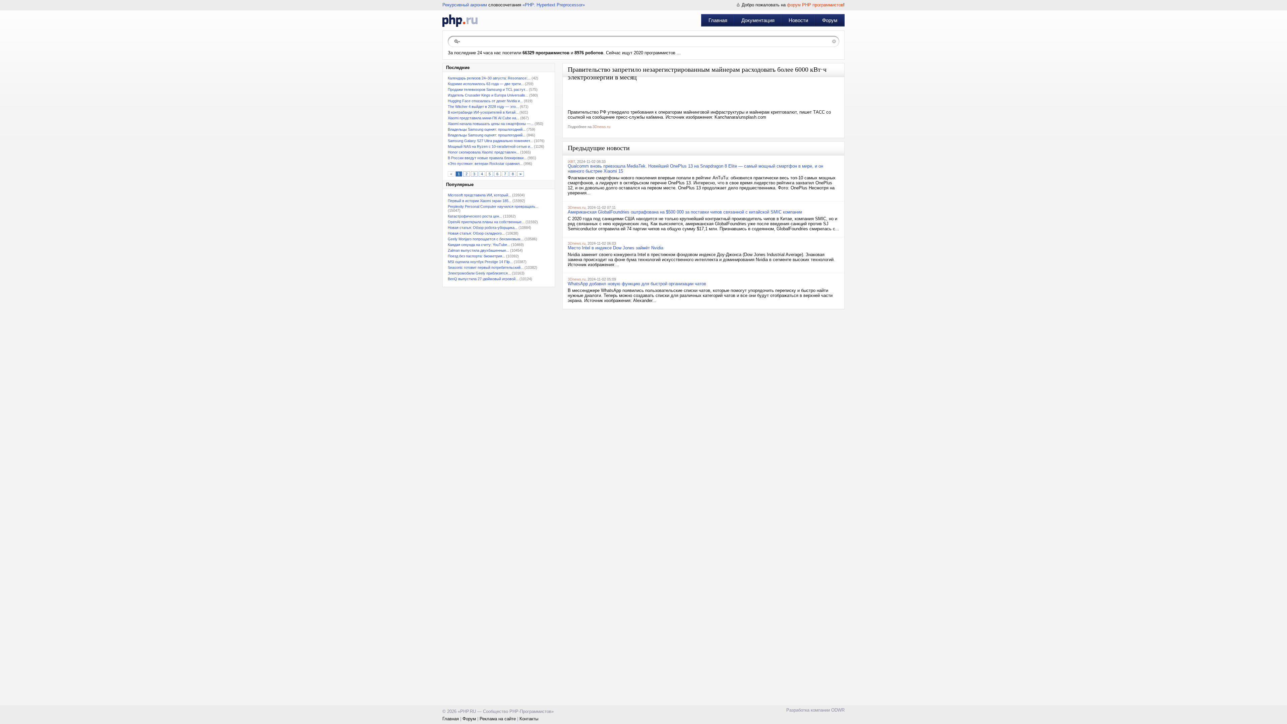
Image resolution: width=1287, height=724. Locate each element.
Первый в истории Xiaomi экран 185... (479, 201)
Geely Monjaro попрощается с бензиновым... (486, 239)
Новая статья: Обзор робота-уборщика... (482, 228)
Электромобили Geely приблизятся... (479, 273)
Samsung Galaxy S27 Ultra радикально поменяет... (490, 141)
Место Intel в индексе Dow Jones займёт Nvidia (615, 247)
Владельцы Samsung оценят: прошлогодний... (487, 129)
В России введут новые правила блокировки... (487, 158)
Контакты (528, 718)
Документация (758, 20)
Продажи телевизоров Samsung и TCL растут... (488, 89)
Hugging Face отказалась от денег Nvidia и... (485, 101)
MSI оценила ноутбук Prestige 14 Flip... (480, 262)
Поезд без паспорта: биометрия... (476, 256)
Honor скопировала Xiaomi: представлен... (483, 152)
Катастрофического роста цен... (475, 216)
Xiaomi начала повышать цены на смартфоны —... (491, 124)
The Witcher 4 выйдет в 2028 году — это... (483, 107)
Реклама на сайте (498, 718)
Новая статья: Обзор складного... (476, 233)
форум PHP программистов (815, 4)
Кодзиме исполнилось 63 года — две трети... (486, 84)
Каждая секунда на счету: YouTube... (479, 245)
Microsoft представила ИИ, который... (479, 195)
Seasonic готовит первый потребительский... (486, 267)
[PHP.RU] (460, 20)
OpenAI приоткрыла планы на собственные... (486, 222)
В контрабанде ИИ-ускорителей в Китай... (483, 112)
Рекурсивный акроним (464, 4)
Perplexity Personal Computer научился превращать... (493, 206)
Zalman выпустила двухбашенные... (478, 250)
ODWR (838, 710)
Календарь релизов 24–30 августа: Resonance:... (489, 78)
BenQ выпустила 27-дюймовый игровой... (483, 279)
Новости (798, 20)
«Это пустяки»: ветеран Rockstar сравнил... (485, 164)
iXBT (571, 162)
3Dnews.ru (601, 127)
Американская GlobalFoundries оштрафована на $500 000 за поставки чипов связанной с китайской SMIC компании (685, 212)
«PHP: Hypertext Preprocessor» (554, 4)
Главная (718, 20)
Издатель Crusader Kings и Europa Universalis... (488, 95)
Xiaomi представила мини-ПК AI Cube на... (483, 118)
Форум (829, 20)
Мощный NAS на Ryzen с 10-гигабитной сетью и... (490, 146)
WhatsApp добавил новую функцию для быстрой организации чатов (637, 283)
